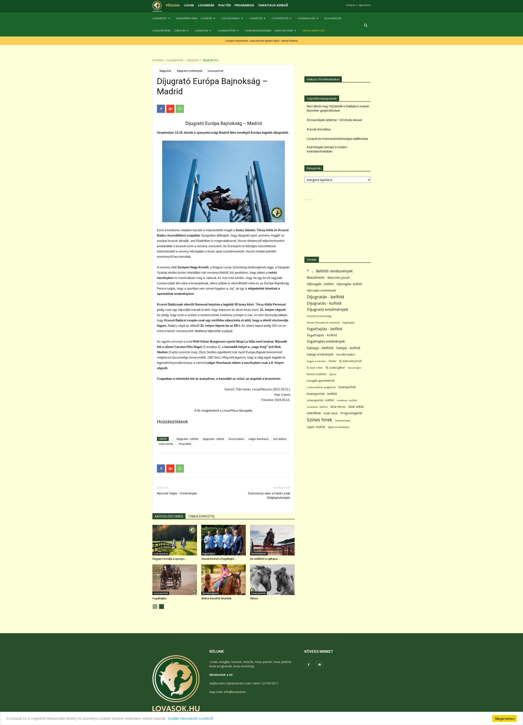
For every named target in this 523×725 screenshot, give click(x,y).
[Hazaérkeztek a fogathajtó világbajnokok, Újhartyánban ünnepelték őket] (223, 540)
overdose (314, 413)
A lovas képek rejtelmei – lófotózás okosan (334, 120)
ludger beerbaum (259, 438)
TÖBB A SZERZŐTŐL (201, 516)
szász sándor (166, 443)
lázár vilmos (338, 407)
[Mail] (319, 665)
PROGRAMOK (244, 5)
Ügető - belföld (316, 427)
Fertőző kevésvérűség (319, 316)
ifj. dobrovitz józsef (350, 361)
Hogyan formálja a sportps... (169, 558)
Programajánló (351, 413)
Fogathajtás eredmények (326, 341)
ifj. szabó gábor (335, 367)
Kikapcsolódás (284, 30)
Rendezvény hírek (187, 18)
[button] (366, 26)
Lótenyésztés (280, 18)
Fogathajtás (208, 553)
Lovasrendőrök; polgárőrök (321, 387)
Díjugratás (193, 60)
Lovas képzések (161, 30)
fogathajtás (348, 322)
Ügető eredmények (338, 427)
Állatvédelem (332, 18)
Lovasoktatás (306, 18)
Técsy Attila (184, 443)
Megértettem (505, 718)
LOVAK (189, 5)
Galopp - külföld (348, 348)
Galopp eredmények (320, 354)
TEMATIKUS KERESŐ (273, 5)
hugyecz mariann (316, 361)
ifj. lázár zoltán (315, 367)
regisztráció (364, 5)
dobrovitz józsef (338, 277)
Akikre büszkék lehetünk (216, 598)
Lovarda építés (226, 30)
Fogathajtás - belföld (324, 329)
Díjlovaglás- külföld (349, 284)
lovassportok (347, 387)
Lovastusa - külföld (317, 406)
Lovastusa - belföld (347, 400)
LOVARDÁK (206, 5)
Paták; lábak (330, 413)
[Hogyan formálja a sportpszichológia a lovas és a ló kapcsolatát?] (174, 540)
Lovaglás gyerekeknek (321, 380)
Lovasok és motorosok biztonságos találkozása (337, 138)
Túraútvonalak (342, 420)
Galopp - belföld (320, 348)
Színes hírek (319, 419)
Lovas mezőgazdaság (258, 30)
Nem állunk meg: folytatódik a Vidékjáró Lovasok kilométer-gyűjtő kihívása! (338, 108)
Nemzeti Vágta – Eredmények (177, 493)
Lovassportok (175, 60)
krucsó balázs (236, 438)
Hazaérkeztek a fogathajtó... (218, 558)
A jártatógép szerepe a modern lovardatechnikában (327, 149)
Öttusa (254, 598)
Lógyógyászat (230, 18)
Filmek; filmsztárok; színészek (323, 322)
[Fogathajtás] (174, 579)
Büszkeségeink (210, 593)
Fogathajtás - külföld (322, 335)
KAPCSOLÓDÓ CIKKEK (169, 516)
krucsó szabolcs (317, 374)
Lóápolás (180, 30)
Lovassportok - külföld (320, 400)
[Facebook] (308, 665)
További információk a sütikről (190, 719)
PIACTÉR (224, 5)
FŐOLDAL (173, 5)
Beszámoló (315, 277)
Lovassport (159, 18)
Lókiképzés (255, 18)
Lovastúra (201, 30)
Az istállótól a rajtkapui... (265, 558)
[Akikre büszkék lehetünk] (223, 579)
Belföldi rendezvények (334, 271)
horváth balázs (345, 354)
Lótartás (206, 18)
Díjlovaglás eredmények (321, 290)
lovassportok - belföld (322, 394)
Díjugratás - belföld (187, 438)
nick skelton (279, 438)
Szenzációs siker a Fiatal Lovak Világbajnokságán (269, 496)
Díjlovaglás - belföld (320, 284)
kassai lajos (354, 367)
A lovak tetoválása (319, 129)
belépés (350, 5)
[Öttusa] (272, 579)
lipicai (333, 374)
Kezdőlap (157, 60)
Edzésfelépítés (258, 553)
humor (332, 361)
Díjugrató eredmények (189, 70)
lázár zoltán (356, 407)
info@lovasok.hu (235, 692)
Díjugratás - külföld (213, 438)
